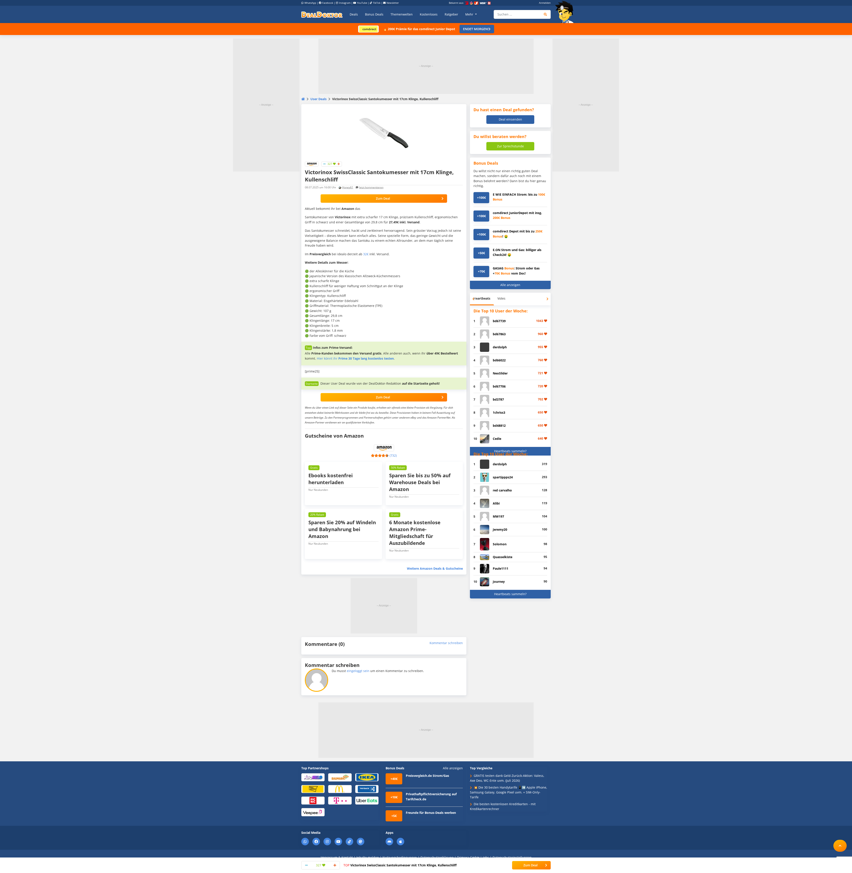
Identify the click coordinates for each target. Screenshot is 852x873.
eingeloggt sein (358, 671)
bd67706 (499, 386)
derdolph (500, 347)
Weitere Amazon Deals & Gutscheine (435, 568)
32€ (366, 254)
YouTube (362, 2)
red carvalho (502, 490)
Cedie (497, 438)
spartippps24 (503, 477)
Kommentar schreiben (446, 643)
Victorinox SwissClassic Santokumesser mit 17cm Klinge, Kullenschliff (400, 865)
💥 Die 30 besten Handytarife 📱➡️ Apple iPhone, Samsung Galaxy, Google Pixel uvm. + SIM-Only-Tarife (508, 792)
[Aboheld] (312, 777)
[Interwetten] (312, 789)
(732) (393, 455)
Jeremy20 (500, 529)
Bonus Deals (374, 14)
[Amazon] (312, 164)
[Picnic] (312, 800)
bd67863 (499, 334)
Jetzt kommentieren (371, 187)
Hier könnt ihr (355, 358)
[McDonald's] (339, 789)
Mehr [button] (469, 14)
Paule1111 (500, 568)
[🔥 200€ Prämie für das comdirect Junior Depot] (368, 29)
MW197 (498, 516)
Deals (354, 14)
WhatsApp (310, 2)
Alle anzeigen (510, 285)
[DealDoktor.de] (322, 14)
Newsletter (393, 2)
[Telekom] (339, 800)
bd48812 (499, 425)
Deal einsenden (510, 119)
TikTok (377, 2)
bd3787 (498, 399)
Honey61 (347, 187)
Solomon (500, 544)
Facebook (327, 2)
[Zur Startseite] (566, 12)
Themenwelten (401, 14)
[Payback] (366, 789)
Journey (499, 581)
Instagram (345, 2)
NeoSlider (500, 373)
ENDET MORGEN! (476, 29)
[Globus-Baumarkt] (339, 777)
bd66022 (499, 360)
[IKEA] (366, 777)
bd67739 (499, 321)
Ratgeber (451, 14)
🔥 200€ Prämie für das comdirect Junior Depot (419, 29)
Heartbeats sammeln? (510, 451)
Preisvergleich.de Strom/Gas (427, 776)
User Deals (318, 99)
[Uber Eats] (366, 800)
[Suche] (545, 14)
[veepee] (312, 812)
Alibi (496, 503)
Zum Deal (383, 198)
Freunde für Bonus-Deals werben (431, 813)
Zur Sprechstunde (510, 146)
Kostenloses (429, 14)
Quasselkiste (502, 557)
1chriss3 (499, 412)
